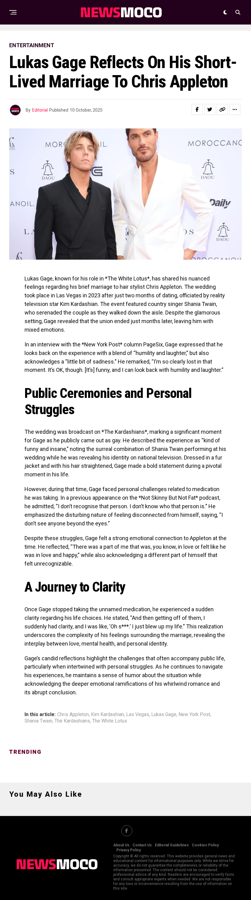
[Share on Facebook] (197, 109)
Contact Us (142, 845)
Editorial (40, 110)
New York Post (194, 714)
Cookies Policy (205, 845)
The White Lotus (109, 721)
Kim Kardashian (107, 714)
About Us (121, 845)
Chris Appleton (73, 714)
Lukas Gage (163, 714)
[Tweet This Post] (209, 109)
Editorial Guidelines (172, 845)
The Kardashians (72, 721)
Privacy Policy (128, 850)
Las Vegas (137, 714)
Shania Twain (38, 721)
